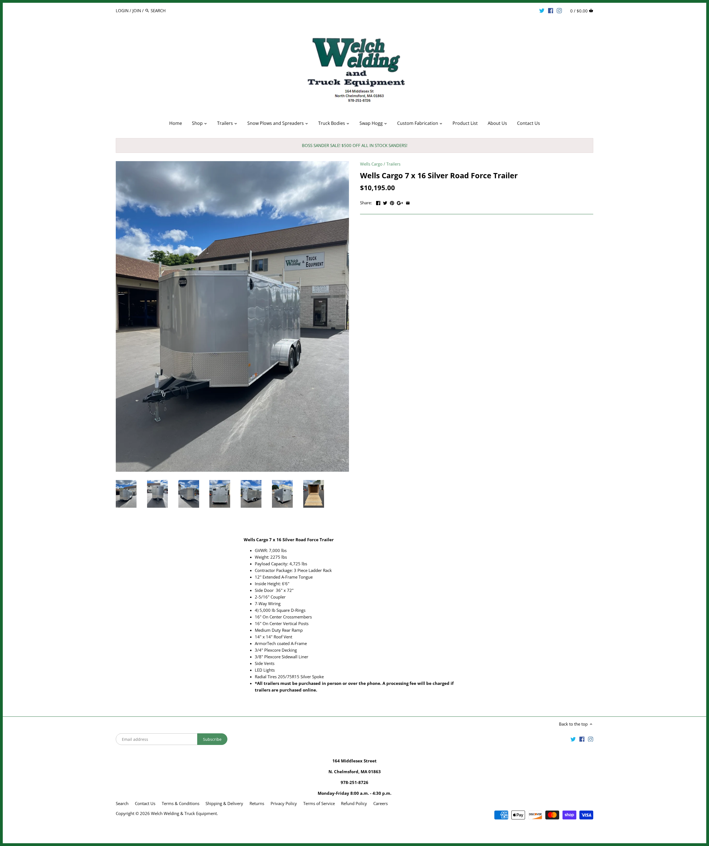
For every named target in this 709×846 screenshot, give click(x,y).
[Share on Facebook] (378, 202)
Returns (257, 803)
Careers (380, 803)
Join (136, 10)
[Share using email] (408, 202)
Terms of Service (319, 803)
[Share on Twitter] (385, 202)
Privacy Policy (284, 803)
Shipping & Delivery (224, 803)
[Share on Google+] (400, 202)
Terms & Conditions (180, 803)
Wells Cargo (371, 164)
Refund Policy (354, 803)
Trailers (393, 164)
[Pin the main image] (392, 202)
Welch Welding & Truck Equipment (184, 813)
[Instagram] (559, 10)
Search (122, 803)
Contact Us (145, 803)
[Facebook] (550, 10)
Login (122, 10)
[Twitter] (541, 10)
